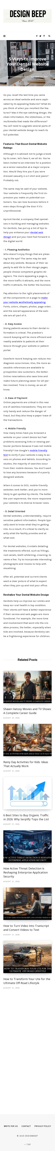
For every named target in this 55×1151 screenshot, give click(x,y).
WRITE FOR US (11, 1126)
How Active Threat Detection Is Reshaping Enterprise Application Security (25, 872)
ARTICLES (27, 51)
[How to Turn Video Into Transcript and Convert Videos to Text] (27, 903)
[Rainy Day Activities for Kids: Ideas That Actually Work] (27, 740)
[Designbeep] (27, 16)
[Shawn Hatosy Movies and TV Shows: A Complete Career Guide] (27, 687)
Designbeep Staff (19, 77)
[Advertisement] (26, 1047)
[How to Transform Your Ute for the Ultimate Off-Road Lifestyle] (27, 957)
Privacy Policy (43, 1126)
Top (28, 1144)
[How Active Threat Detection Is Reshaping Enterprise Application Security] (27, 846)
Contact (26, 1126)
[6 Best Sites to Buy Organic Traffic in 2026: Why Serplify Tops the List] (27, 793)
